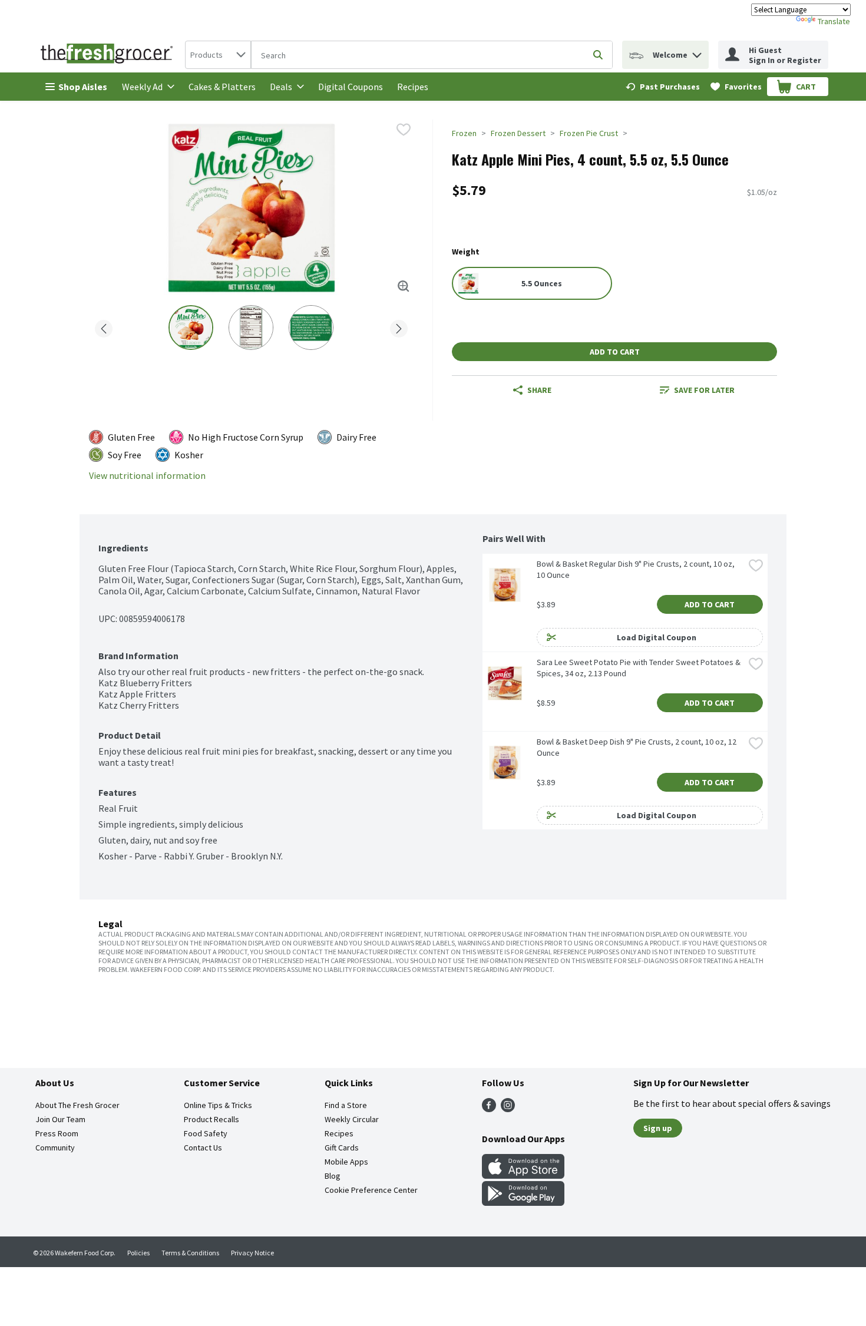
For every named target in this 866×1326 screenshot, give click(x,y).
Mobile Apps (346, 1161)
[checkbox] (403, 130)
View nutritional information (147, 475)
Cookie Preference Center (371, 1190)
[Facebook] (489, 1109)
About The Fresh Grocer (77, 1105)
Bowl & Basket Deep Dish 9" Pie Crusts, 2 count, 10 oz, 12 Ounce (637, 747)
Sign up (657, 1128)
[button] (697, 52)
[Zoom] (403, 286)
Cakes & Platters (222, 86)
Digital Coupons (350, 86)
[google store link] (523, 1202)
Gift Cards (342, 1147)
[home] (109, 54)
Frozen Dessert (518, 133)
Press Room (56, 1133)
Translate (834, 21)
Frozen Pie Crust (589, 133)
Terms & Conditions (190, 1252)
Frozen (464, 133)
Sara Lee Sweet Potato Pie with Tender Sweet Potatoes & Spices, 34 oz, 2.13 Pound (639, 668)
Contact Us (203, 1147)
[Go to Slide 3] (311, 327)
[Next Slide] (399, 326)
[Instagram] (508, 1109)
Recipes (412, 86)
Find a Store (346, 1105)
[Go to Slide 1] (190, 327)
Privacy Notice (252, 1252)
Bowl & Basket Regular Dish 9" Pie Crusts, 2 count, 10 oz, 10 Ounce (636, 569)
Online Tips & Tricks (218, 1105)
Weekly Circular (352, 1119)
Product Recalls (211, 1119)
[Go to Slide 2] (251, 327)
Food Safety (205, 1133)
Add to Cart (615, 351)
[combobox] (218, 55)
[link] (662, 86)
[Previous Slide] (103, 326)
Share (539, 390)
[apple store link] (523, 1175)
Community (55, 1147)
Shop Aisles (82, 86)
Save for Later (704, 390)
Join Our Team (60, 1119)
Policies (138, 1252)
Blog (333, 1175)
